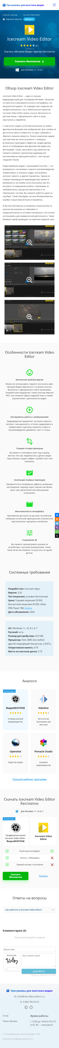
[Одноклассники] (57, 519)
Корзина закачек (14, 19)
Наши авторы (10, 1021)
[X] (57, 536)
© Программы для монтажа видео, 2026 (21, 1034)
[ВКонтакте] (57, 515)
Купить (28, 608)
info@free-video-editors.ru (31, 996)
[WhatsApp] (57, 532)
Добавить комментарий (39, 972)
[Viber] (57, 527)
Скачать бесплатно (27, 61)
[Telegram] (57, 523)
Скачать (43, 876)
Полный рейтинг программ (29, 779)
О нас (6, 1015)
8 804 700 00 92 (31, 1001)
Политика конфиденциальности (18, 1039)
